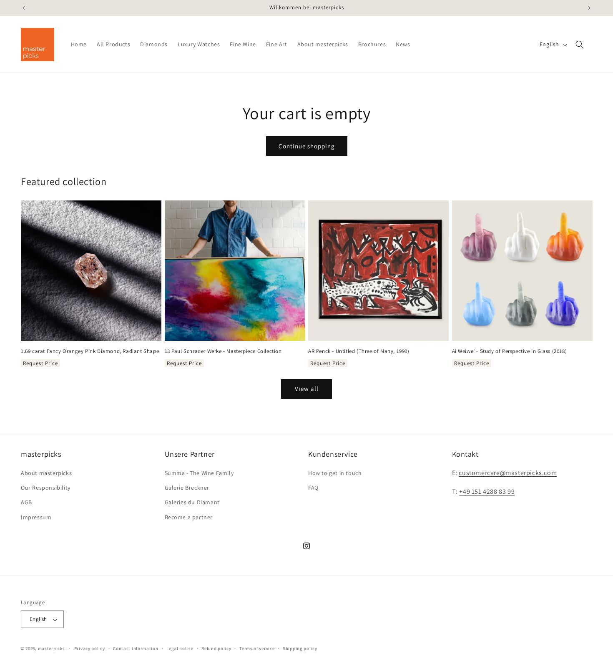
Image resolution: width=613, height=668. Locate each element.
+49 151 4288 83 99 (487, 491)
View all (307, 389)
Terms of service (256, 648)
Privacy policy (89, 648)
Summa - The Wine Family (199, 473)
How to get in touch (335, 473)
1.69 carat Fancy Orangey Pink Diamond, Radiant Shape (90, 351)
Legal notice (179, 648)
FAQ (313, 488)
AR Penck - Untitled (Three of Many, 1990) (359, 351)
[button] (579, 44)
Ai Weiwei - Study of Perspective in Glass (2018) (509, 351)
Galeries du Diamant (192, 502)
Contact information (135, 648)
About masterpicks (46, 473)
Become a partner (189, 517)
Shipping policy (300, 648)
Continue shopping (307, 146)
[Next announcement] (589, 8)
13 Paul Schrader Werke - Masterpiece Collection (223, 351)
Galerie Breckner (187, 488)
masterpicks (51, 649)
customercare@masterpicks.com (508, 472)
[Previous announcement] (24, 8)
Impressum (36, 517)
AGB (26, 502)
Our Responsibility (45, 488)
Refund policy (216, 648)
